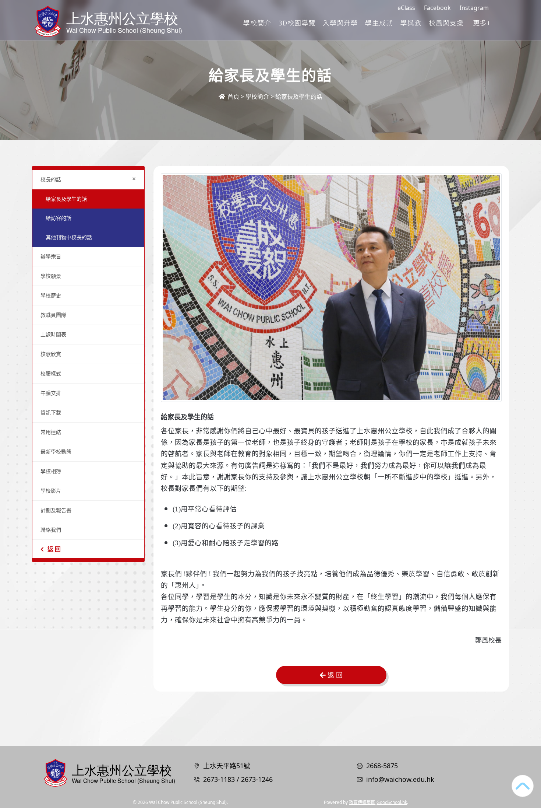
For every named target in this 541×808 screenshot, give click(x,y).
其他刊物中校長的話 (69, 237)
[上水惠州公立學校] (109, 772)
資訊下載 (50, 412)
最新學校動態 (55, 451)
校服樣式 (50, 373)
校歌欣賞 (50, 353)
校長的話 (89, 178)
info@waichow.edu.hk (400, 779)
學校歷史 (50, 295)
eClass (406, 8)
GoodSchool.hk (391, 802)
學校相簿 (50, 471)
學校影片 (50, 490)
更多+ (482, 22)
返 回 (54, 549)
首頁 (232, 96)
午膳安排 (50, 392)
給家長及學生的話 (66, 198)
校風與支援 (446, 22)
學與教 (410, 22)
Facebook (437, 8)
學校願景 (50, 275)
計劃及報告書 (55, 510)
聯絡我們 (50, 529)
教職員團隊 (53, 314)
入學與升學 (340, 22)
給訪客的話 (58, 217)
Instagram (474, 8)
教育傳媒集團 (362, 802)
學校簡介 (257, 22)
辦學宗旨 (50, 256)
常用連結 (50, 432)
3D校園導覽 (297, 22)
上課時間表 (53, 334)
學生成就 (379, 22)
